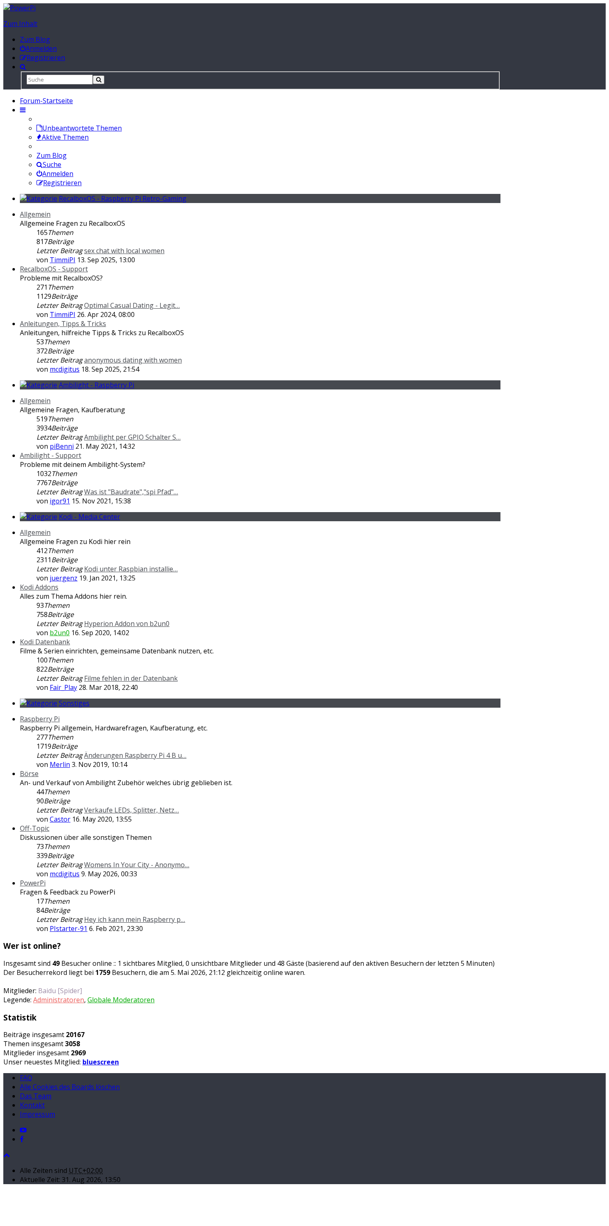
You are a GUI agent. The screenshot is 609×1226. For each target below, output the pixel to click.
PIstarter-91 (68, 928)
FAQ (26, 1077)
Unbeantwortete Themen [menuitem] (82, 128)
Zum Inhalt (20, 23)
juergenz (63, 578)
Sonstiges (74, 703)
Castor (60, 819)
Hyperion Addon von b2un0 (126, 623)
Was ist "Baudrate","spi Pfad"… (131, 491)
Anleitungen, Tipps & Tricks (63, 323)
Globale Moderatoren (121, 999)
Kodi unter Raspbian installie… (131, 568)
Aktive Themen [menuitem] (65, 137)
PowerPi (33, 882)
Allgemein (35, 214)
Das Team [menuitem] (35, 1095)
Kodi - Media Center (89, 516)
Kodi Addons (39, 587)
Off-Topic (34, 828)
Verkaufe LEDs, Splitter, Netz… (131, 810)
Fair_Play (63, 687)
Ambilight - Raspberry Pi (96, 384)
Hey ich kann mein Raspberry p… (134, 919)
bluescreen (100, 1061)
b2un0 (60, 632)
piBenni (62, 446)
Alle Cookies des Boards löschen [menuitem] (70, 1086)
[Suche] (98, 79)
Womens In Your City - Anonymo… (136, 864)
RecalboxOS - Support (54, 268)
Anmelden (57, 173)
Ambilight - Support (50, 455)
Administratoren (58, 999)
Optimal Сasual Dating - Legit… (132, 305)
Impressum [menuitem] (37, 1114)
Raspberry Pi (40, 718)
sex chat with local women (124, 250)
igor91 (60, 500)
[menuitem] (38, 48)
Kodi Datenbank (45, 641)
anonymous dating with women (133, 360)
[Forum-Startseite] (19, 7)
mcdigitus (65, 369)
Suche (52, 164)
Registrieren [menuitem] (62, 182)
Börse (29, 773)
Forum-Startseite (46, 100)
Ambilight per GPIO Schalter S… (132, 437)
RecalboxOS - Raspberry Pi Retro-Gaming (122, 198)
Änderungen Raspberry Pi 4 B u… (135, 755)
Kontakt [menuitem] (32, 1105)
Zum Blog (35, 39)
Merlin (60, 764)
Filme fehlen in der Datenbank (131, 678)
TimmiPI (62, 259)
